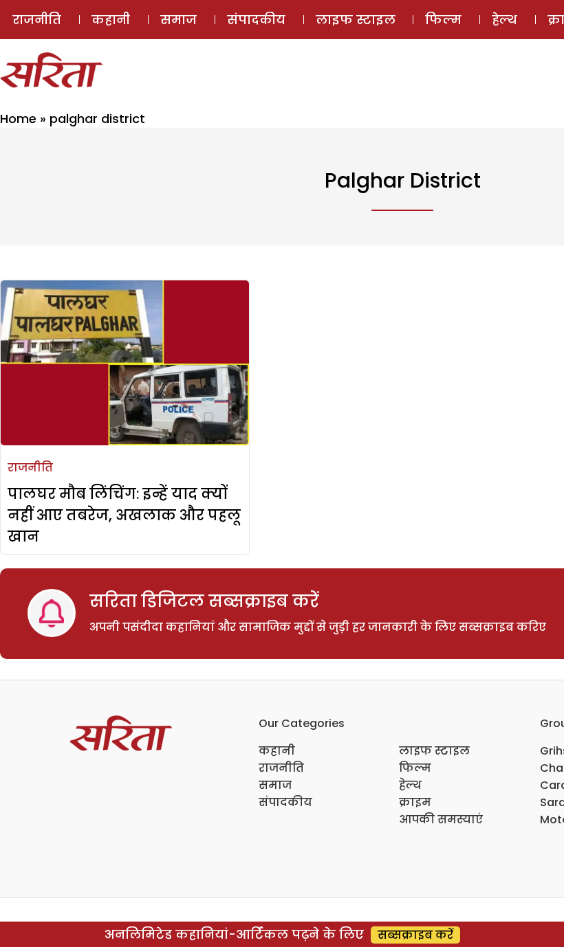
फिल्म (443, 19)
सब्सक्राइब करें (415, 935)
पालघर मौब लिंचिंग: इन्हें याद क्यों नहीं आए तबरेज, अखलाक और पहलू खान (124, 515)
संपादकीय (256, 19)
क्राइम (415, 802)
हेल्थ (504, 19)
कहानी (110, 19)
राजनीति (36, 19)
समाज (178, 19)
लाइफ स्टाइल (355, 19)
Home (18, 118)
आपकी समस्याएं (441, 819)
